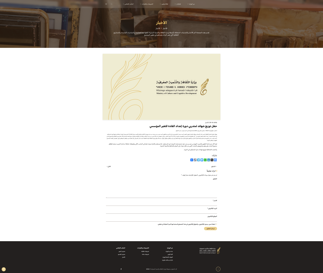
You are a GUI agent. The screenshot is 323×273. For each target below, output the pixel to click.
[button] (115, 4)
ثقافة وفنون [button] (165, 4)
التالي (109, 166)
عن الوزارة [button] (192, 4)
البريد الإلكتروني (212, 208)
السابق (213, 166)
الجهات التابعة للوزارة (168, 257)
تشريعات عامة (145, 254)
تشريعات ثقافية (145, 251)
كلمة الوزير (170, 254)
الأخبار (207, 122)
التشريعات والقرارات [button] (147, 4)
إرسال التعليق (210, 228)
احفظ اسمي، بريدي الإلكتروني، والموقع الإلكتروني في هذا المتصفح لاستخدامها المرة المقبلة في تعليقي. (187, 224)
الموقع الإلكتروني (212, 216)
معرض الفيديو (121, 254)
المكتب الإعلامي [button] (129, 4)
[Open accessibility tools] (4, 269)
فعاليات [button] (178, 4)
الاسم (215, 200)
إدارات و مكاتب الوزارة (167, 260)
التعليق (215, 179)
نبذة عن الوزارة (169, 251)
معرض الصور (122, 251)
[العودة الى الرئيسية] (210, 4)
